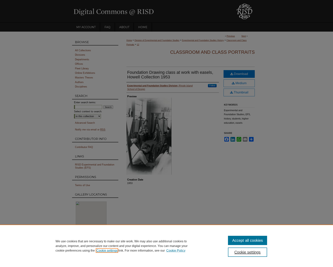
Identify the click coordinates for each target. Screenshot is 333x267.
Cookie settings (107, 250)
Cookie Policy (175, 250)
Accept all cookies (247, 240)
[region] (166, 246)
